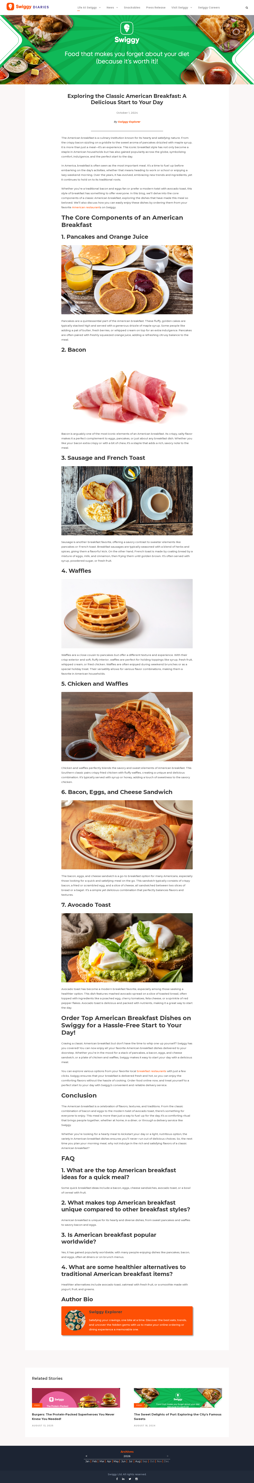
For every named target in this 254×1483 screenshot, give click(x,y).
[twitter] (130, 1479)
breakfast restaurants (151, 1071)
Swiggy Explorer (129, 121)
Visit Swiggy (179, 7)
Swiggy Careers (209, 7)
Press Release (156, 7)
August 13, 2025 (42, 1425)
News (110, 7)
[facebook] (117, 1479)
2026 (127, 1456)
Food (37, 1405)
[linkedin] (123, 1479)
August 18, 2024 (145, 1425)
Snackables (132, 7)
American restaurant (86, 207)
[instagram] (136, 1479)
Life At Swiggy (87, 7)
